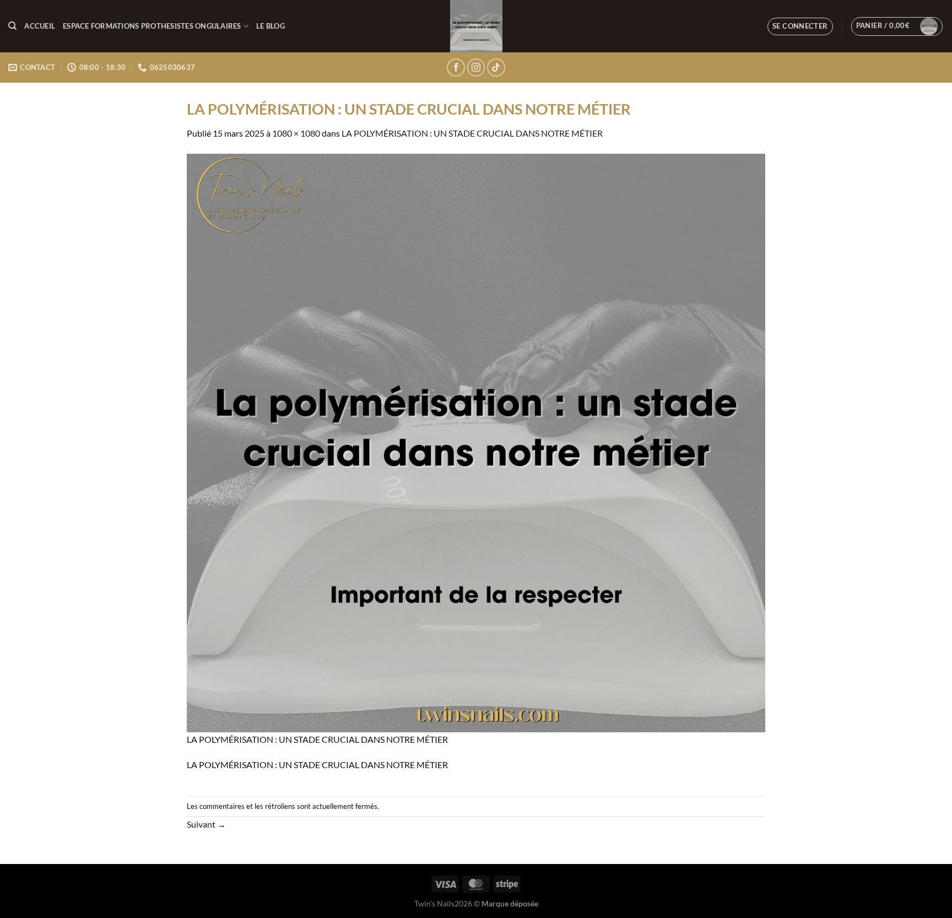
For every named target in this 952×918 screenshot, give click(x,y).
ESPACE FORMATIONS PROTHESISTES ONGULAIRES (152, 25)
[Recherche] (12, 25)
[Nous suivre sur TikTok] (496, 67)
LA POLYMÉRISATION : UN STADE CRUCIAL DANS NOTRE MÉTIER (472, 133)
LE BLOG (270, 25)
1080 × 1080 (296, 133)
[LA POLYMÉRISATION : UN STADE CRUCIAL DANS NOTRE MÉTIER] (476, 441)
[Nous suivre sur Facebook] (456, 67)
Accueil (39, 25)
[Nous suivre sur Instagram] (476, 67)
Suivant (206, 824)
